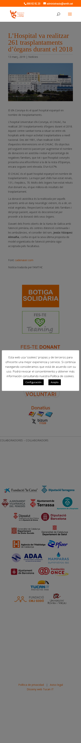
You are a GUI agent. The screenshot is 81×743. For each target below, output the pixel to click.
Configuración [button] (33, 382)
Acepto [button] (55, 382)
